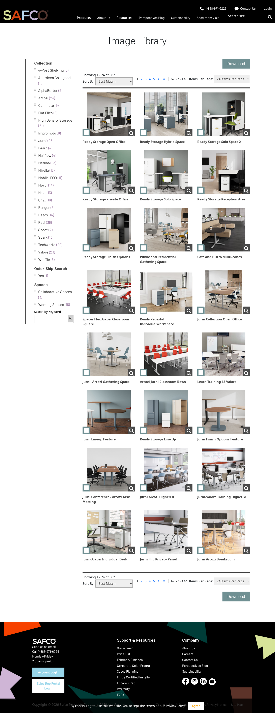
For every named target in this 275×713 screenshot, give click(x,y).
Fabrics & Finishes (130, 660)
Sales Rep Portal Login (48, 685)
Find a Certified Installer (134, 677)
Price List (123, 654)
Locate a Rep (126, 683)
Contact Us (190, 660)
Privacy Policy (175, 706)
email (52, 646)
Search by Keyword (47, 312)
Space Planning (128, 671)
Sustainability (191, 671)
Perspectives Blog (195, 665)
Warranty (123, 689)
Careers (187, 654)
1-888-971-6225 (48, 651)
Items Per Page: (201, 79)
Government (126, 648)
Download (236, 63)
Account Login (48, 672)
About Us (188, 648)
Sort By (88, 81)
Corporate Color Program (134, 665)
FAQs (120, 695)
